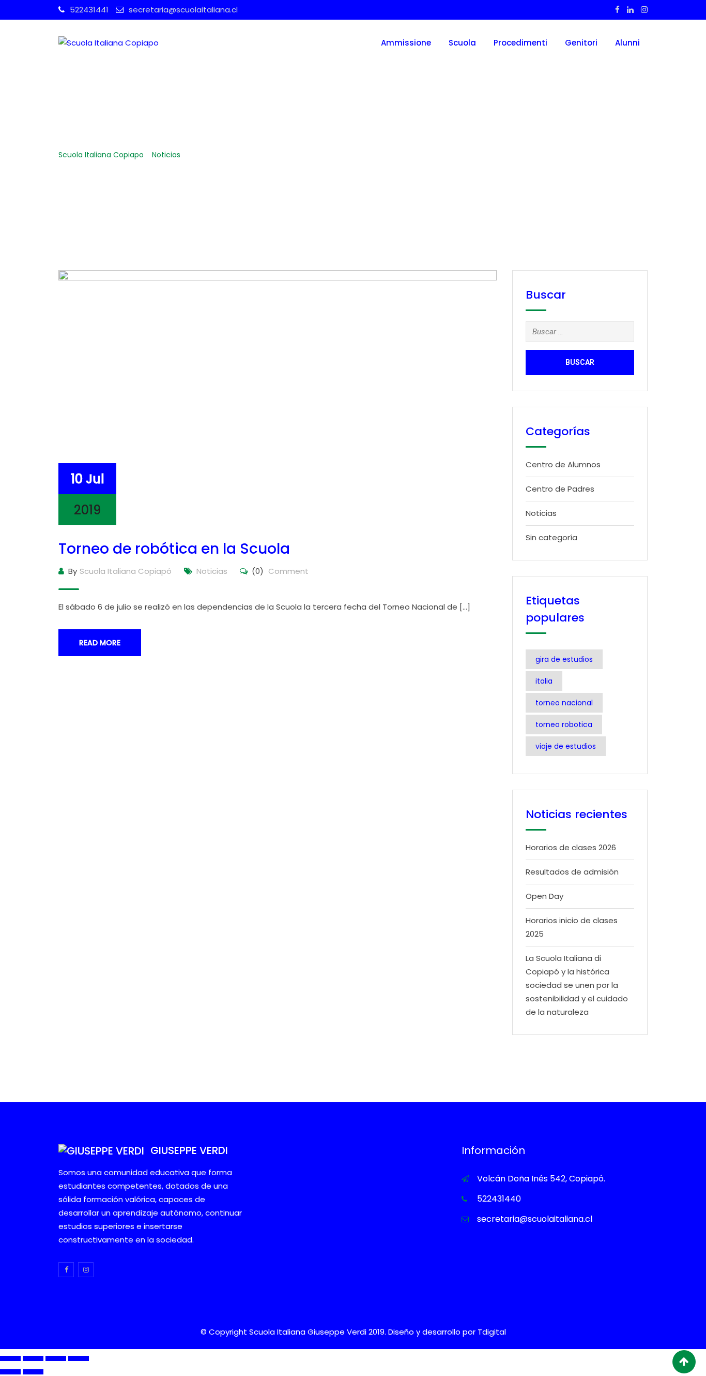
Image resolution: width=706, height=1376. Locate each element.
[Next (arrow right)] (33, 1371)
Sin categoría (551, 537)
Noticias (211, 571)
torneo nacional (564, 703)
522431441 (89, 9)
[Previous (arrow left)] (10, 1371)
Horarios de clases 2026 (571, 847)
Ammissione (406, 42)
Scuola (462, 42)
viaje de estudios (565, 746)
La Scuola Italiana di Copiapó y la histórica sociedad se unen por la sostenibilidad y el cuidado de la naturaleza (577, 985)
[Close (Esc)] (10, 1358)
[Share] (33, 1358)
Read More (99, 643)
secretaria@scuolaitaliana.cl (183, 9)
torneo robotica (563, 724)
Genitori (581, 42)
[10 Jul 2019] (277, 396)
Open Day (544, 896)
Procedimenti (520, 42)
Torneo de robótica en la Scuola (174, 549)
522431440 (499, 1199)
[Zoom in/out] (78, 1358)
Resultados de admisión (572, 871)
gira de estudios (564, 659)
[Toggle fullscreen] (55, 1358)
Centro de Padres (560, 488)
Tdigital (492, 1331)
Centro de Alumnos (563, 464)
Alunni (627, 42)
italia (543, 681)
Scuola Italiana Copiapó (126, 571)
